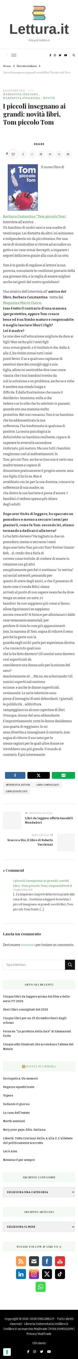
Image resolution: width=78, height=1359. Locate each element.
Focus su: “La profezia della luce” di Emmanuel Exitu (37, 1034)
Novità (49, 98)
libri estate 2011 (16, 791)
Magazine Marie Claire (22, 303)
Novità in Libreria (41, 1066)
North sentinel (14, 1121)
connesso (28, 945)
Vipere (8, 1095)
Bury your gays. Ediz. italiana (24, 1129)
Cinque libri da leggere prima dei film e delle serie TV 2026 (36, 999)
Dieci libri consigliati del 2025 (25, 1009)
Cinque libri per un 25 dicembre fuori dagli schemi (35, 1020)
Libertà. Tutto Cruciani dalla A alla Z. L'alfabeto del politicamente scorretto (38, 1141)
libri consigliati (48, 785)
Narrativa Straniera (21, 98)
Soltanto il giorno (16, 1104)
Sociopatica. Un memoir (20, 1078)
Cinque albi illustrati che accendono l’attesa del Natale (38, 1047)
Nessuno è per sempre (19, 1160)
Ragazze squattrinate (18, 1087)
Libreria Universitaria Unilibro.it (46, 1324)
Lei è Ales (10, 1151)
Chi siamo (39, 1343)
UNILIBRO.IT (45, 1319)
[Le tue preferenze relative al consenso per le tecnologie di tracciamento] (7, 1352)
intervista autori (18, 785)
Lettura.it (39, 29)
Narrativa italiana (20, 94)
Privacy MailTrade (39, 1334)
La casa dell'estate (16, 1112)
